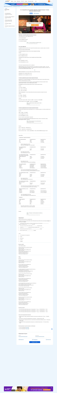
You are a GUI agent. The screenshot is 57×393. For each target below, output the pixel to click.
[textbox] (35, 182)
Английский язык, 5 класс (16, 6)
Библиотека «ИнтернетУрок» (8, 6)
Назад (6, 8)
